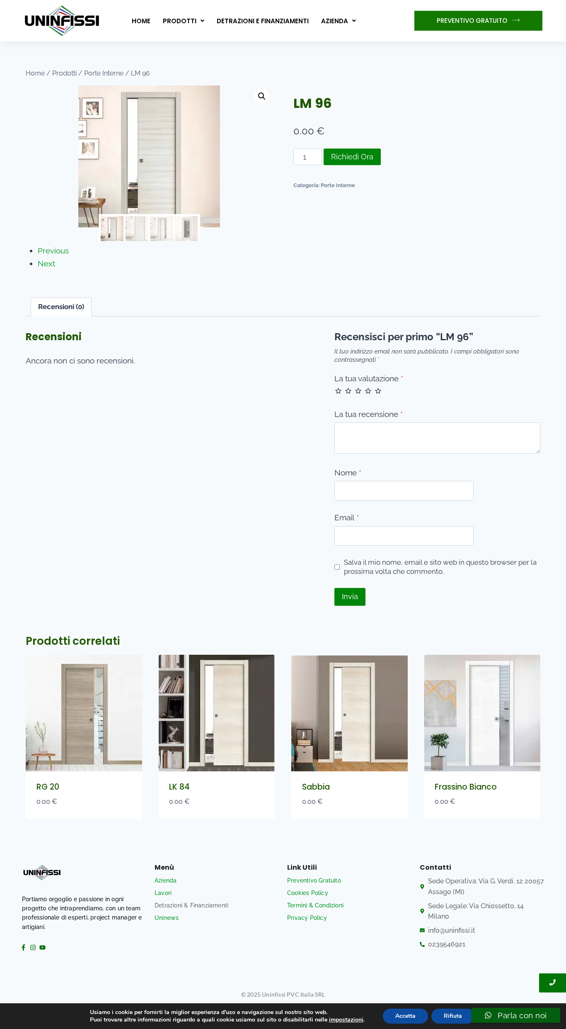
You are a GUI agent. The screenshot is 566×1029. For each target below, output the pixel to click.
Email (346, 517)
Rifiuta (453, 1016)
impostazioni (346, 1020)
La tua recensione (368, 414)
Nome (347, 472)
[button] (183, 21)
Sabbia (316, 786)
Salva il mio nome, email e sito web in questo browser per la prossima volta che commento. (440, 566)
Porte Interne (338, 185)
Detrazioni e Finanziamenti (263, 21)
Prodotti (179, 21)
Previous (53, 250)
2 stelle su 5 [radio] (348, 391)
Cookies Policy (307, 893)
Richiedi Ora (352, 156)
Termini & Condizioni (315, 905)
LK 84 (179, 786)
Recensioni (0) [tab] (61, 306)
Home (141, 21)
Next (46, 263)
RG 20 (47, 786)
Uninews (167, 917)
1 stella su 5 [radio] (338, 391)
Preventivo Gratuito (314, 880)
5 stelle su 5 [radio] (378, 391)
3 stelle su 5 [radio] (358, 391)
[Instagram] (32, 947)
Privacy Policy (307, 917)
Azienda (334, 21)
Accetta (405, 1016)
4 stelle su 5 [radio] (368, 391)
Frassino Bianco (466, 786)
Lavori (163, 893)
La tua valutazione (368, 378)
